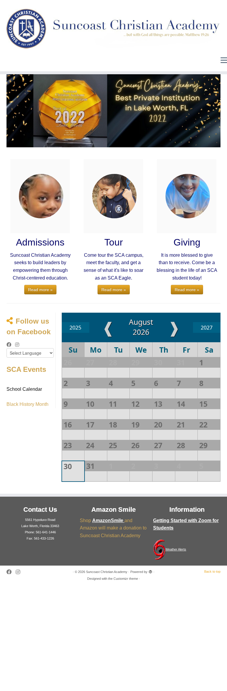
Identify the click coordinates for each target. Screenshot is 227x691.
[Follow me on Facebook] (11, 345)
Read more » (40, 289)
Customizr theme (126, 578)
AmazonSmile (108, 520)
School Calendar (24, 389)
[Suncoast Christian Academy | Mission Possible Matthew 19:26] (113, 29)
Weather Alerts (175, 549)
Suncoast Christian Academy (106, 572)
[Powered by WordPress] (150, 571)
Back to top (212, 571)
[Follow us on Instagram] (19, 345)
